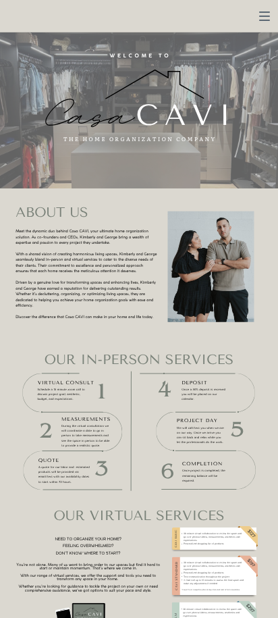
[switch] (264, 16)
